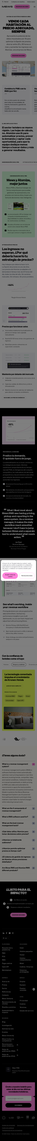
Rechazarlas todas (26, 575)
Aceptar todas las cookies (10, 575)
